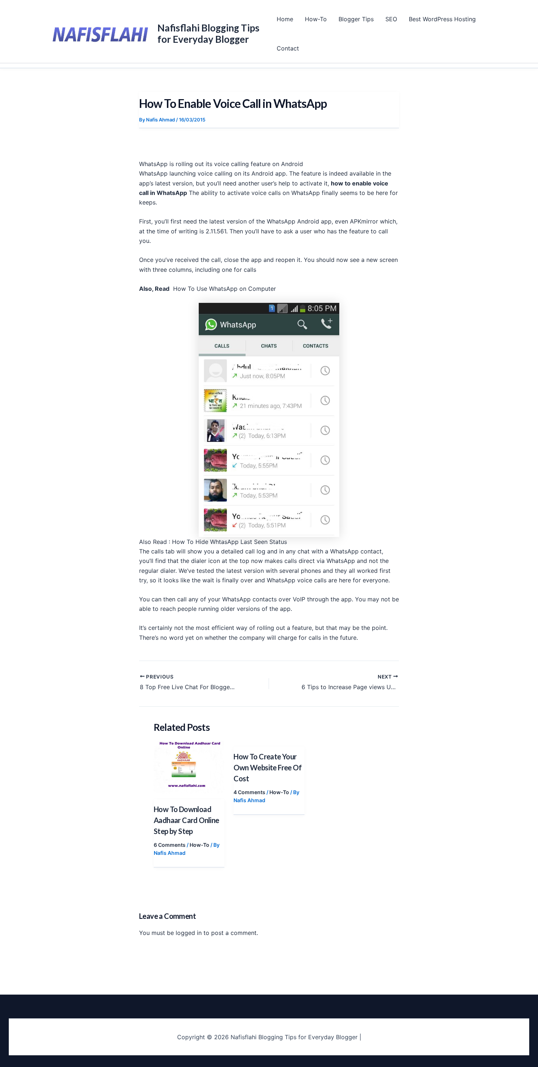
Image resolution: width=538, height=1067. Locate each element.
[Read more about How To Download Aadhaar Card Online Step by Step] (189, 766)
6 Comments (170, 845)
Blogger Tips (356, 19)
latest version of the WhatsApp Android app (270, 221)
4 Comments (249, 792)
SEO (391, 19)
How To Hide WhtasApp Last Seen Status (229, 541)
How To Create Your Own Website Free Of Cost (267, 767)
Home (285, 19)
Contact (288, 48)
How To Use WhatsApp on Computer (225, 288)
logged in (189, 932)
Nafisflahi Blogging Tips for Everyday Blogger (208, 33)
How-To (316, 19)
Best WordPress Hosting (442, 19)
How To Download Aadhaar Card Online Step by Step (186, 820)
